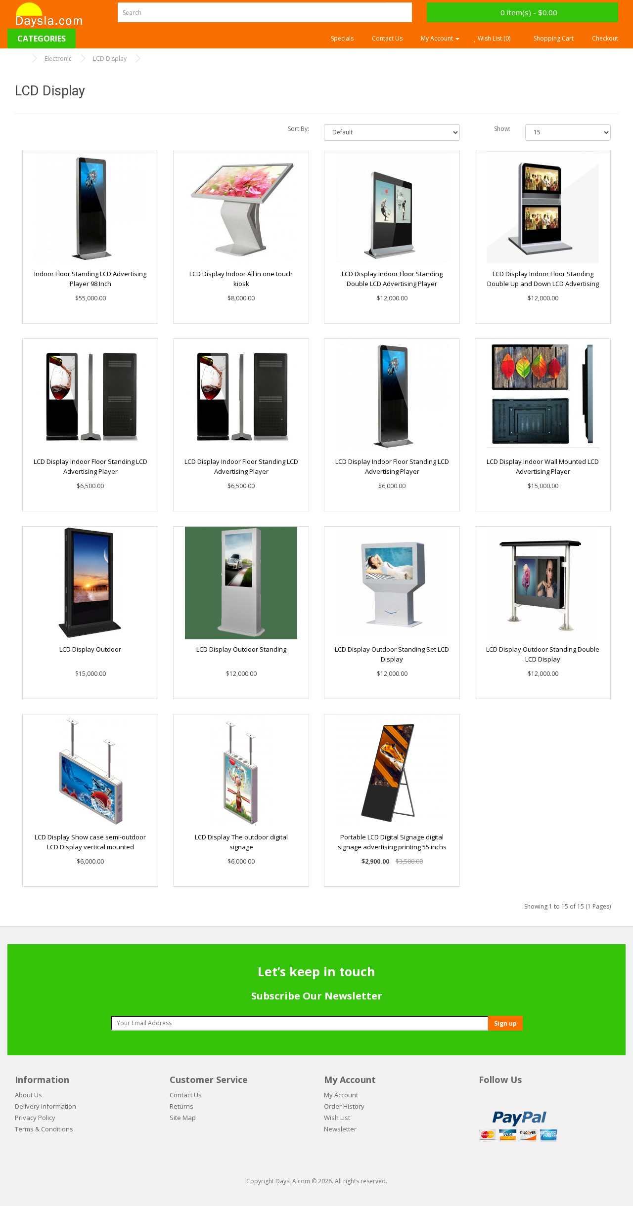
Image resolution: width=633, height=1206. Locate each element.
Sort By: (298, 129)
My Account (341, 1094)
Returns (181, 1106)
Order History (344, 1106)
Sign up (505, 1023)
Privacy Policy (35, 1117)
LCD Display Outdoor (90, 649)
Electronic (58, 58)
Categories (41, 38)
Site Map (183, 1117)
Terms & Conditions (44, 1128)
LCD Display (110, 58)
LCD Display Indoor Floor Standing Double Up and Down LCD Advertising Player (543, 283)
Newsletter (340, 1128)
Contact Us (186, 1094)
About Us (28, 1094)
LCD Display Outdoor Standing (241, 649)
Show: (502, 129)
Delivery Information (45, 1106)
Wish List (337, 1117)
